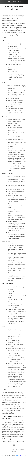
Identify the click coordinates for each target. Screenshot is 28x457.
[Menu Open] (14, 445)
